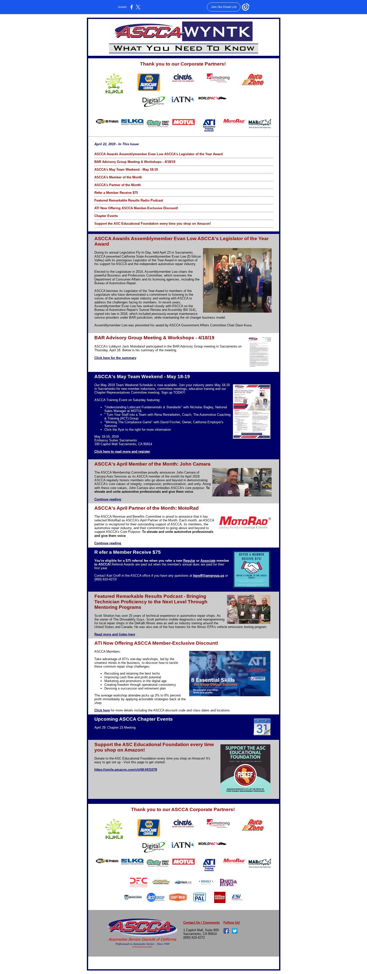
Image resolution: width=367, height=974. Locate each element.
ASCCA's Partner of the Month (117, 185)
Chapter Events (106, 216)
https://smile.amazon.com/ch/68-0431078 (125, 769)
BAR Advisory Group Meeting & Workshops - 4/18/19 (134, 162)
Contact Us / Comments (201, 922)
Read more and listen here (114, 634)
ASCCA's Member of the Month (118, 177)
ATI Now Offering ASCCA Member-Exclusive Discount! (136, 208)
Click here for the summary (115, 358)
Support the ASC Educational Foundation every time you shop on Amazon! (152, 223)
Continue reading (107, 499)
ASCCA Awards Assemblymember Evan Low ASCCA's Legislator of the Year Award (158, 154)
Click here (102, 710)
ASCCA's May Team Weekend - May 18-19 (126, 169)
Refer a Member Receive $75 (116, 193)
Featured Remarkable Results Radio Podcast (128, 200)
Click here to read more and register (122, 451)
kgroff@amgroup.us (208, 575)
